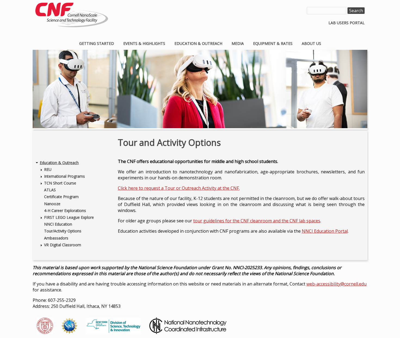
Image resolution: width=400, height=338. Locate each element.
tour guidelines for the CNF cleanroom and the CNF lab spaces (256, 221)
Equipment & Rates (273, 43)
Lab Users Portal (346, 22)
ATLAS (50, 189)
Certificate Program (61, 196)
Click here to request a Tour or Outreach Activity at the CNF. (179, 188)
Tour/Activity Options (62, 230)
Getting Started (96, 43)
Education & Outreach (198, 43)
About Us (311, 43)
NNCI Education (58, 224)
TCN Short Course (60, 183)
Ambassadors (56, 238)
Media (238, 43)
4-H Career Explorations (65, 210)
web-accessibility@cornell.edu (336, 284)
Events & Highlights (144, 43)
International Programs (64, 176)
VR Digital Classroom (62, 244)
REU (47, 169)
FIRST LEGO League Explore (69, 217)
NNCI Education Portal (325, 231)
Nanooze (52, 203)
